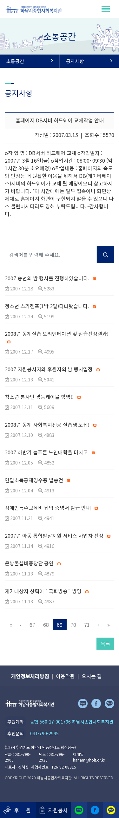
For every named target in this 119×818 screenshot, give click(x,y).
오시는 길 (92, 676)
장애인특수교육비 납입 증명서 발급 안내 (48, 507)
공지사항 (75, 61)
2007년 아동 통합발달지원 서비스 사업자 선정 (54, 535)
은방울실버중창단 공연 (29, 563)
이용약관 (65, 676)
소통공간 (15, 61)
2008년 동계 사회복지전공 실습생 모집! (47, 424)
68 (46, 624)
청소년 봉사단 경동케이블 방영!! (40, 396)
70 (73, 624)
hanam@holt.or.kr (89, 760)
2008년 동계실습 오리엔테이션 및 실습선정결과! (57, 333)
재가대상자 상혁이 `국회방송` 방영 (43, 591)
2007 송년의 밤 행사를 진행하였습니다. (47, 278)
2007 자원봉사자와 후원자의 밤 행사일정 (49, 369)
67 (32, 624)
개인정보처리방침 (30, 676)
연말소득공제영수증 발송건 (34, 480)
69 (60, 624)
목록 (105, 643)
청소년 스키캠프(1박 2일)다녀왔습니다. (47, 306)
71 (87, 624)
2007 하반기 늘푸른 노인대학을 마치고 (46, 452)
